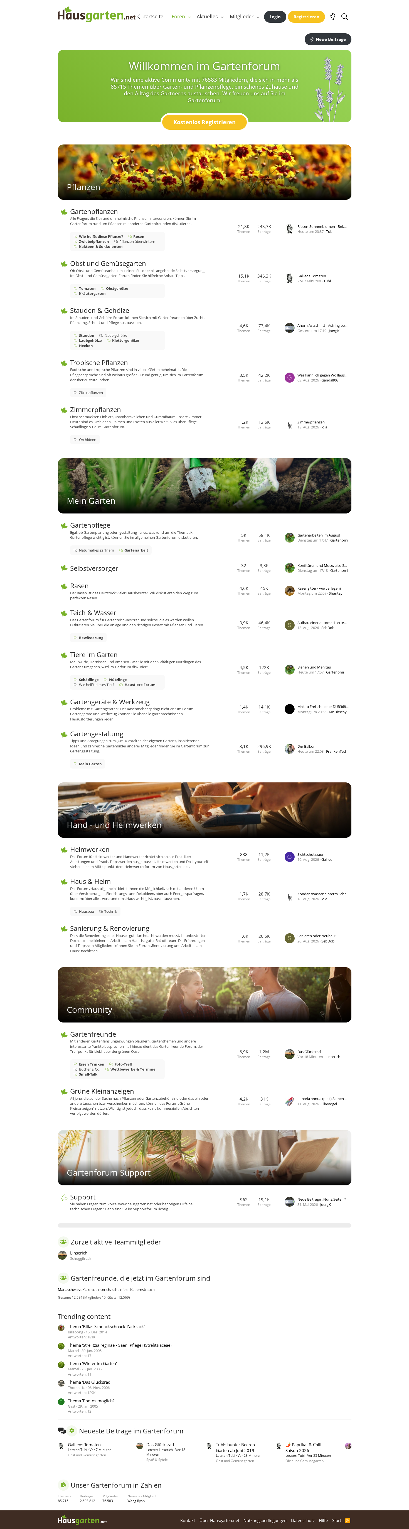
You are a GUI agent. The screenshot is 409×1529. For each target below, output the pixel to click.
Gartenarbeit (136, 550)
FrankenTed (336, 751)
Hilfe (323, 1520)
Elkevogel (329, 1103)
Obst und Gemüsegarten (108, 263)
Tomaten (87, 288)
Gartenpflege (90, 525)
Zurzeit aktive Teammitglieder (116, 1241)
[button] (189, 16)
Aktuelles (207, 16)
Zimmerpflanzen (95, 409)
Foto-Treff (123, 1064)
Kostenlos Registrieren (204, 122)
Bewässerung (91, 637)
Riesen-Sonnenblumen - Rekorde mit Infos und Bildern (342, 226)
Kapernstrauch (142, 1289)
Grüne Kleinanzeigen (102, 1091)
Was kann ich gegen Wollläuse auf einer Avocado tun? (341, 375)
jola (324, 427)
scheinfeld (120, 1289)
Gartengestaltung (96, 733)
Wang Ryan (136, 1500)
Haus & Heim (90, 881)
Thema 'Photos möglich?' (91, 1400)
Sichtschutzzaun (310, 854)
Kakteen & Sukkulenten (101, 246)
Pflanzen (83, 187)
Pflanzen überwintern (137, 241)
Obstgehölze (117, 288)
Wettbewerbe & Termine (133, 1069)
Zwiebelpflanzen (94, 241)
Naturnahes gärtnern (96, 550)
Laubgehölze (90, 340)
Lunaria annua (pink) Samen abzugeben (330, 1098)
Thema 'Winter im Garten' (92, 1363)
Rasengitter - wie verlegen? (319, 588)
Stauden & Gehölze (99, 310)
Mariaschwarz (69, 1289)
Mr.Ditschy (338, 711)
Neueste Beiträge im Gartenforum (131, 1430)
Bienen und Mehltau (314, 667)
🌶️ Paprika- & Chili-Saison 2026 (304, 1447)
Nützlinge (118, 679)
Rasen (79, 585)
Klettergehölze (125, 340)
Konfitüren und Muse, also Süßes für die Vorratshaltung (343, 565)
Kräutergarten (92, 293)
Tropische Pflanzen (99, 362)
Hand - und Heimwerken (114, 824)
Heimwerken (90, 849)
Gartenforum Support (109, 1172)
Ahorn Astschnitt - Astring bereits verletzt (331, 325)
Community (89, 1009)
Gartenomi (339, 540)
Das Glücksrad (309, 1051)
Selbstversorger (94, 568)
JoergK (334, 330)
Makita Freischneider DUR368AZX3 (325, 706)
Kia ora (88, 1289)
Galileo (326, 859)
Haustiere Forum (140, 684)
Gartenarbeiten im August (318, 535)
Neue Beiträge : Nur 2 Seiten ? (321, 1199)
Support (82, 1196)
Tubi (329, 231)
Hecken (86, 345)
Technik (110, 911)
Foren (178, 16)
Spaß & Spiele (157, 1459)
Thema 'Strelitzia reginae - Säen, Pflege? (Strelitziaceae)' (120, 1345)
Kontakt (187, 1520)
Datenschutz (303, 1520)
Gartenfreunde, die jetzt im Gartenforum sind (140, 1278)
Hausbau (86, 911)
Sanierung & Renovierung (109, 928)
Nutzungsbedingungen (265, 1520)
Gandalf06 (329, 380)
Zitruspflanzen (91, 392)
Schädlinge (89, 679)
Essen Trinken (91, 1064)
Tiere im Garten (94, 654)
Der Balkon (306, 746)
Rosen (138, 236)
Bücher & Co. (89, 1069)
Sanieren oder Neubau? (316, 935)
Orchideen (87, 439)
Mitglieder (241, 16)
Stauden (86, 335)
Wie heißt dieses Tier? (96, 684)
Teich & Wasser (93, 612)
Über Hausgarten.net (219, 1520)
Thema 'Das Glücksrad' (89, 1382)
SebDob (327, 627)
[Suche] (344, 16)
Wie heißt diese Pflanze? (101, 236)
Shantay (336, 593)
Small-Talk (88, 1074)
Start (336, 1520)
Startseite (152, 16)
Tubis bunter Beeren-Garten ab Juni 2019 (236, 1447)
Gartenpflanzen (94, 211)
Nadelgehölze (116, 335)
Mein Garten (91, 500)
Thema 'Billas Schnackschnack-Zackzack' (106, 1326)
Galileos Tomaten (311, 275)
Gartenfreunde (93, 1034)
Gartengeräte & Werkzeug (110, 701)
